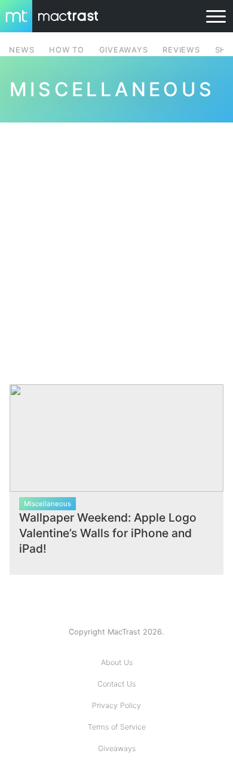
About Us (117, 662)
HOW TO (66, 49)
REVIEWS (181, 49)
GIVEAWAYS (123, 49)
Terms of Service (117, 726)
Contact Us (116, 683)
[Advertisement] (116, 246)
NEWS (21, 49)
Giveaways (117, 748)
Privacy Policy (116, 705)
